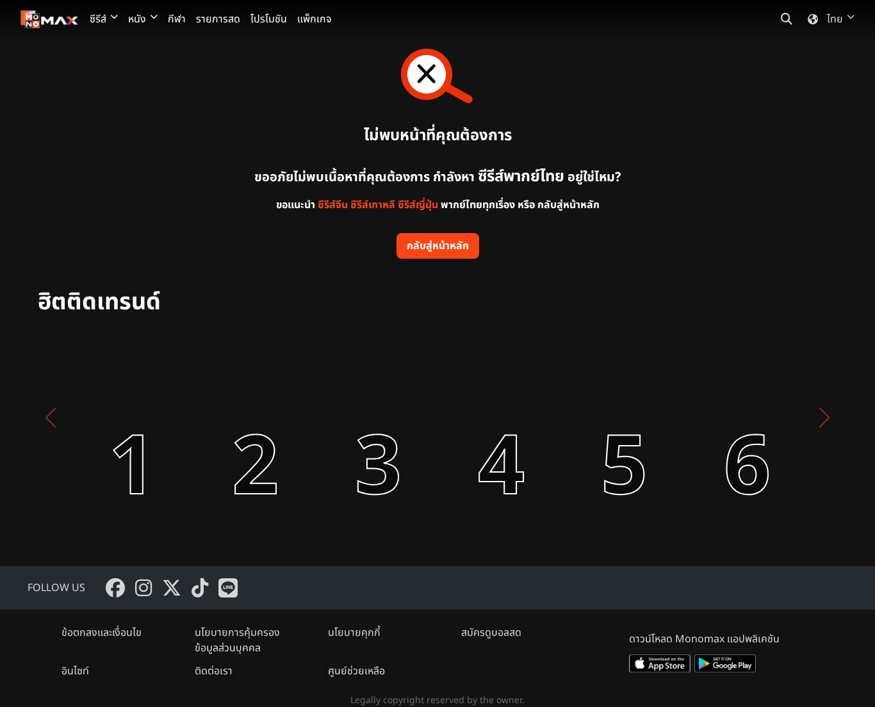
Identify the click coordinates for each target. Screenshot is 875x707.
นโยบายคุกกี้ (354, 632)
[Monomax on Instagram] (143, 587)
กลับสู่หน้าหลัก (438, 246)
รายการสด (218, 19)
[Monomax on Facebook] (115, 587)
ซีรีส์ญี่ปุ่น (418, 205)
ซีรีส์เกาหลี (372, 205)
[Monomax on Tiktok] (200, 587)
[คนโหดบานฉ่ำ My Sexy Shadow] (714, 417)
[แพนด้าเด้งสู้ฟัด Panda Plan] (468, 417)
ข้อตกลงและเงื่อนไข (101, 632)
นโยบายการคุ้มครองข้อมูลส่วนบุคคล (237, 640)
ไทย (835, 19)
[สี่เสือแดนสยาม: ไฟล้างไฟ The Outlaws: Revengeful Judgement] (345, 417)
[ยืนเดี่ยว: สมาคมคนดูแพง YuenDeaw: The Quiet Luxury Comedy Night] (591, 417)
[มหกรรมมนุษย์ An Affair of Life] (99, 417)
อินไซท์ (75, 671)
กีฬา (177, 19)
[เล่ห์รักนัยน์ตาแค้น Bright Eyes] (222, 417)
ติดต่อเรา (214, 671)
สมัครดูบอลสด (491, 632)
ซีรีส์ (98, 19)
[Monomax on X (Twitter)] (171, 587)
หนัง (137, 19)
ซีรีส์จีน (333, 205)
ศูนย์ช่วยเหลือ (356, 671)
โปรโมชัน (268, 19)
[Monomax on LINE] (228, 587)
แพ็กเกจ (314, 19)
